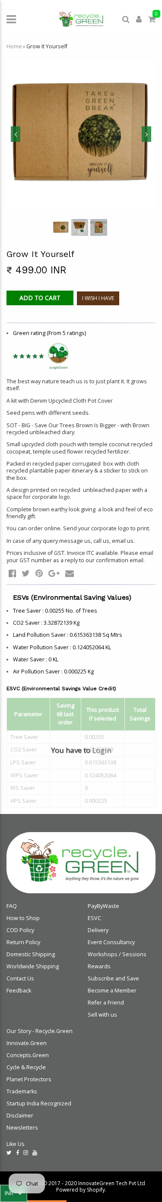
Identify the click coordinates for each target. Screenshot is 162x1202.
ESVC (94, 918)
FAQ (11, 906)
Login (101, 750)
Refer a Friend (106, 1002)
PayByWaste (103, 906)
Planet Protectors (28, 1079)
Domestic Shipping (30, 954)
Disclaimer (19, 1115)
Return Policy (23, 942)
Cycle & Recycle (26, 1067)
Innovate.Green (26, 1043)
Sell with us (102, 1014)
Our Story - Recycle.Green (39, 1031)
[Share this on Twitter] (26, 573)
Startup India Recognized (38, 1103)
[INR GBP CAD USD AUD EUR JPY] (13, 1193)
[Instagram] (25, 1152)
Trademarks (21, 1091)
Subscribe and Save (113, 978)
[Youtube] (34, 1152)
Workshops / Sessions (117, 954)
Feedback (18, 990)
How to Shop (23, 918)
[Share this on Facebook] (12, 573)
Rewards (99, 966)
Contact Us (20, 978)
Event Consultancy (111, 942)
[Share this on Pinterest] (39, 573)
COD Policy (20, 930)
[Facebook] (17, 1152)
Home (14, 46)
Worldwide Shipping (32, 966)
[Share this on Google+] (54, 573)
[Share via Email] (69, 573)
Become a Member (112, 990)
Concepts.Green (27, 1055)
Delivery (98, 930)
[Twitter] (9, 1152)
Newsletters (22, 1127)
